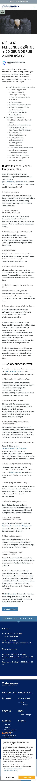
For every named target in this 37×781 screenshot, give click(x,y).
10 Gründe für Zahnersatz (15, 117)
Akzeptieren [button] (27, 777)
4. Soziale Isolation (15, 102)
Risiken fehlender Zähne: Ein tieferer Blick (20, 87)
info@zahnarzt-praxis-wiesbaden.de (18, 643)
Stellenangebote (10, 730)
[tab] (18, 618)
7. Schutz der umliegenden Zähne (21, 148)
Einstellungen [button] (10, 777)
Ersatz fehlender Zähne (13, 371)
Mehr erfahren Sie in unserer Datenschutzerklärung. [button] (13, 770)
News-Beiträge (25, 715)
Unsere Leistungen (24, 703)
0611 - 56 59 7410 (11, 640)
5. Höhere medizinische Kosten (20, 105)
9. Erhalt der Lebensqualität (19, 155)
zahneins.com (9, 737)
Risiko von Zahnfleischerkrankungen (15, 526)
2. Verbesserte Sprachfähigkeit (20, 125)
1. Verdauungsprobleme (17, 90)
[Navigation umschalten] (34, 6)
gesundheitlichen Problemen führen (14, 182)
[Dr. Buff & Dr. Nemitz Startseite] (10, 7)
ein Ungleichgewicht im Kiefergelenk (14, 448)
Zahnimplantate (10, 594)
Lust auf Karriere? (7, 726)
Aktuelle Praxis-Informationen (18, 1)
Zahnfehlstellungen (14, 472)
